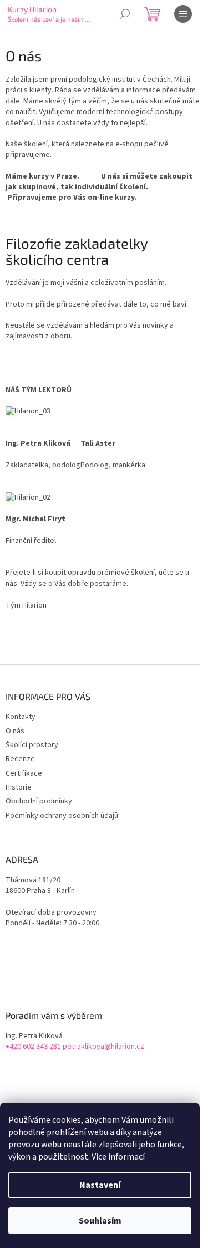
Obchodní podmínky (39, 801)
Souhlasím (100, 1221)
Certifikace (24, 773)
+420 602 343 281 (33, 1047)
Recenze (20, 758)
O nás (15, 731)
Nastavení (99, 1185)
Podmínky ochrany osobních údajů (62, 815)
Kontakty (20, 716)
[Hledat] (125, 14)
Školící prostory (32, 745)
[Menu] (183, 14)
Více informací (118, 1157)
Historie (19, 787)
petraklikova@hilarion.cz (103, 1047)
